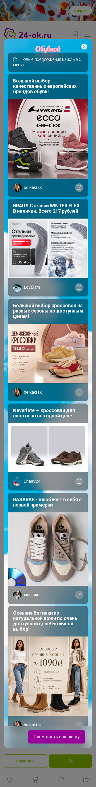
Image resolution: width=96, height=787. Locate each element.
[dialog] (48, 393)
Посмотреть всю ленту (57, 736)
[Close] (84, 46)
